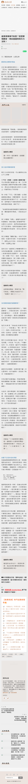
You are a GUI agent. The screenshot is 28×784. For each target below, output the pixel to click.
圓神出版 (6, 678)
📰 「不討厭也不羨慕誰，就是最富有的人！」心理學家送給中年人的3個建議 (14, 635)
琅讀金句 (10, 7)
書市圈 (13, 5)
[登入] (24, 2)
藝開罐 (18, 5)
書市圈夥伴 (23, 7)
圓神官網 (5, 692)
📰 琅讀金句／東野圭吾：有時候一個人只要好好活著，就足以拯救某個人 (14, 608)
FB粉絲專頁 (13, 692)
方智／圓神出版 (15, 44)
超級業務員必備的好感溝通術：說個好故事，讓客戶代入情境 (18, 757)
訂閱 (20, 777)
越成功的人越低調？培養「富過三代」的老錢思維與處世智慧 (18, 743)
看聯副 (8, 5)
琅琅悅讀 (3, 30)
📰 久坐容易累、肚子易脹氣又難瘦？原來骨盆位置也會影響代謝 (14, 627)
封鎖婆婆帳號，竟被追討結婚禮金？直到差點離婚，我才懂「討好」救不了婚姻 (18, 751)
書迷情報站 (17, 7)
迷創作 (23, 5)
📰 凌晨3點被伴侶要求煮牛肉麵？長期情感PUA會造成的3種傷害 (14, 616)
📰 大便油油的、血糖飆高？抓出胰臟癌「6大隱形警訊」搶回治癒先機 (14, 642)
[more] (24, 105)
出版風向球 (4, 7)
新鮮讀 (3, 5)
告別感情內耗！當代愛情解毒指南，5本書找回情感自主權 (18, 736)
